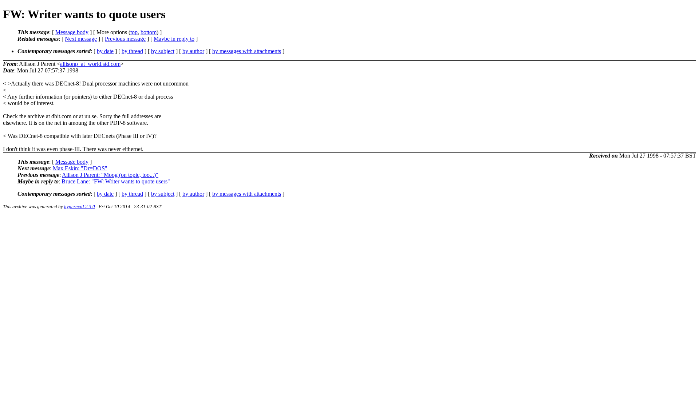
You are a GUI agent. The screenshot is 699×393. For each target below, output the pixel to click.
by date (105, 51)
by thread (132, 51)
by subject (162, 51)
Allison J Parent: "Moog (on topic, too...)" (110, 175)
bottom (149, 32)
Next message (81, 39)
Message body (71, 32)
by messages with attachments (246, 51)
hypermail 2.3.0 (79, 206)
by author (193, 51)
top (134, 32)
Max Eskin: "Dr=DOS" (80, 168)
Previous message (125, 39)
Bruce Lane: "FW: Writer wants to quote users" (116, 181)
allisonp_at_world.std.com (90, 64)
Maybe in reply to (174, 39)
